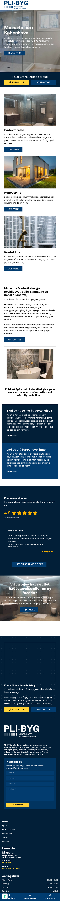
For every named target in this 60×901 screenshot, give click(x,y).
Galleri (5, 837)
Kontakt (5, 841)
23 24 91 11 (17, 82)
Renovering (7, 833)
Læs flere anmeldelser (29, 564)
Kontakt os (14, 53)
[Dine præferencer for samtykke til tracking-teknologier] (5, 896)
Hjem (4, 825)
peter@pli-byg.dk (11, 868)
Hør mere (29, 609)
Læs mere (13, 149)
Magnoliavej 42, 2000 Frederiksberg (11, 856)
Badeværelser (8, 829)
